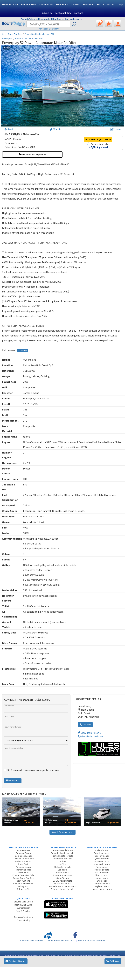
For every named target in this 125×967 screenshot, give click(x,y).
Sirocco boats (102, 875)
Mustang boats (102, 869)
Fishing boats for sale (62, 855)
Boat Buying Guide (23, 904)
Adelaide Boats (23, 866)
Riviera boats (101, 850)
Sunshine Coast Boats (23, 858)
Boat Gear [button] (88, 4)
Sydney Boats (23, 850)
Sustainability (63, 13)
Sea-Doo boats (102, 872)
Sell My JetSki (23, 889)
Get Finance (98, 139)
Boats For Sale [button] (10, 4)
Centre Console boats (62, 850)
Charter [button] (75, 4)
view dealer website (92, 736)
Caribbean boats (102, 883)
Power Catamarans (62, 875)
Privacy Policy (23, 920)
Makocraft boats (102, 864)
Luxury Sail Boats (62, 883)
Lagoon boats (101, 878)
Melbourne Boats (23, 861)
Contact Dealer (17, 961)
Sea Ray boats (102, 855)
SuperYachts (62, 878)
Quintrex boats (102, 858)
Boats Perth (23, 864)
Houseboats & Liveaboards (62, 886)
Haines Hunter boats (102, 889)
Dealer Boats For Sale (23, 878)
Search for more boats (62, 832)
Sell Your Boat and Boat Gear (60, 940)
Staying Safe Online (23, 901)
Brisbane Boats (23, 853)
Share (117, 129)
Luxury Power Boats (62, 880)
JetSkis (62, 864)
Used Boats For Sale (12, 34)
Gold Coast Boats (23, 855)
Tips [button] (121, 4)
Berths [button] (100, 4)
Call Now (114, 961)
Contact (78, 13)
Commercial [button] (46, 4)
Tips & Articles (23, 910)
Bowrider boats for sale (62, 853)
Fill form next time (32, 770)
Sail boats (62, 869)
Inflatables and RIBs (62, 858)
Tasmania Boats (23, 869)
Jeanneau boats (102, 861)
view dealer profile (91, 732)
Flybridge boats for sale (62, 889)
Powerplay (7, 38)
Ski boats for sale (62, 866)
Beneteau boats (102, 853)
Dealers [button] (111, 4)
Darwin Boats (23, 872)
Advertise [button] (47, 13)
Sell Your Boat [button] (28, 4)
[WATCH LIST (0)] (108, 23)
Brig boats (102, 880)
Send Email (14, 780)
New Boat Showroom (23, 883)
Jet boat (62, 861)
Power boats (62, 872)
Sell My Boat (23, 886)
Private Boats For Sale (23, 875)
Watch (57, 129)
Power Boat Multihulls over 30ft (40, 34)
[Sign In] (117, 23)
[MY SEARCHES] (99, 23)
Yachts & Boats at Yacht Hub (91, 940)
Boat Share (62, 4)
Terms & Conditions (23, 917)
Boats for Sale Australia (31, 940)
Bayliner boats (102, 886)
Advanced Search (47, 28)
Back (11, 129)
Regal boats (102, 866)
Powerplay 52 (29, 38)
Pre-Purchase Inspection (33, 154)
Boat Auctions (23, 880)
